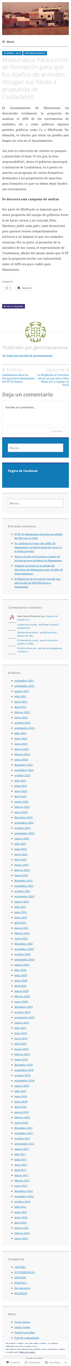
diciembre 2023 (23, 765)
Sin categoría (15, 306)
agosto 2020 (21, 965)
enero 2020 (21, 1001)
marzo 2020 (21, 991)
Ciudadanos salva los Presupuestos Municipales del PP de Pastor (18, 375)
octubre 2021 (22, 891)
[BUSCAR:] (35, 447)
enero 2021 (21, 938)
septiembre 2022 (24, 833)
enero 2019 (21, 1059)
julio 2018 (20, 1091)
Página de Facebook (23, 471)
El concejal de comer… (28, 640)
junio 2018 (20, 1096)
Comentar (57, 431)
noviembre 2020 (24, 949)
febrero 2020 (22, 996)
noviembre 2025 (24, 680)
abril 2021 (20, 922)
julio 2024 (20, 733)
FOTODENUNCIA (24, 1272)
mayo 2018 (20, 1101)
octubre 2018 (22, 1075)
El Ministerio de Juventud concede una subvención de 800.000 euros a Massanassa (37, 583)
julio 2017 (20, 1154)
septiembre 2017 (24, 1143)
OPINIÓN (20, 1277)
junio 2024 (20, 738)
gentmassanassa (35, 53)
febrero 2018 (22, 1117)
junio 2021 (20, 912)
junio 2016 (20, 1212)
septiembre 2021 (24, 896)
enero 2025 (21, 717)
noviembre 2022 (24, 823)
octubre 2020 (22, 954)
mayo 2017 (20, 1165)
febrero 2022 (22, 870)
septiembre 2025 (24, 686)
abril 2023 (20, 796)
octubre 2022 (22, 828)
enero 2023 (21, 812)
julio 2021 (20, 907)
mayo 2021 (20, 917)
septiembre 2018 (24, 1080)
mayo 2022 (20, 854)
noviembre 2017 (24, 1133)
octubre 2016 (22, 1201)
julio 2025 (20, 696)
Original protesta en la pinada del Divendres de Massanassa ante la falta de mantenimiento (38, 569)
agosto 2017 (21, 1149)
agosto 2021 (21, 901)
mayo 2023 (20, 791)
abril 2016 (20, 1222)
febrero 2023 (22, 807)
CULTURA (20, 1267)
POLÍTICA (20, 1283)
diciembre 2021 (23, 880)
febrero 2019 (22, 1054)
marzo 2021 (21, 928)
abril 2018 (20, 1107)
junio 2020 (20, 975)
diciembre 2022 (23, 817)
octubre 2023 (22, 775)
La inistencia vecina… (27, 624)
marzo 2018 (21, 1112)
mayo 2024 (20, 744)
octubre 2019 (22, 1012)
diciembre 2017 (23, 1128)
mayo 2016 (20, 1217)
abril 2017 (20, 1170)
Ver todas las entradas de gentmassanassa (27, 355)
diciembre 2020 (23, 944)
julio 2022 (20, 844)
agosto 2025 (21, 691)
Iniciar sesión (22, 1327)
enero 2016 (21, 1238)
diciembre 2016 (23, 1191)
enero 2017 (21, 1186)
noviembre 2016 (24, 1196)
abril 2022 (20, 859)
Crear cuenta (22, 1322)
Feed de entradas (24, 1332)
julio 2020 (20, 970)
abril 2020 (20, 986)
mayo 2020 (20, 980)
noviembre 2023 (24, 770)
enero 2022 (21, 875)
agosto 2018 (21, 1086)
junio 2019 (20, 1033)
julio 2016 (20, 1207)
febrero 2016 (22, 1233)
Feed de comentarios (26, 1338)
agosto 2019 (21, 1022)
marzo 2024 (21, 749)
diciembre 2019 (23, 1007)
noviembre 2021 (24, 886)
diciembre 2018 (23, 1065)
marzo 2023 (21, 801)
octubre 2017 (22, 1138)
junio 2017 (20, 1159)
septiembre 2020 (24, 959)
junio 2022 (20, 849)
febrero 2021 (22, 933)
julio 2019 (20, 1028)
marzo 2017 (21, 1175)
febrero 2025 (22, 712)
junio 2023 (20, 786)
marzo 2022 (21, 865)
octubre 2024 (22, 723)
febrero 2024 (22, 754)
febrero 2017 (22, 1180)
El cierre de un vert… (27, 648)
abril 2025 (20, 707)
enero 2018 (21, 1122)
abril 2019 (20, 1044)
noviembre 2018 (24, 1070)
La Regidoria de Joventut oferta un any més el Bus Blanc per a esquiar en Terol (53, 377)
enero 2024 (21, 759)
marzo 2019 (21, 1049)
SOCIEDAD (20, 1293)
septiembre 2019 (24, 1017)
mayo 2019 (20, 1038)
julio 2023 (20, 780)
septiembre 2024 (24, 728)
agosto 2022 (21, 838)
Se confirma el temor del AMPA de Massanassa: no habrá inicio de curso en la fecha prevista (38, 547)
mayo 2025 (20, 701)
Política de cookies (27, 1352)
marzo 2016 (21, 1228)
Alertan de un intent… (28, 632)
